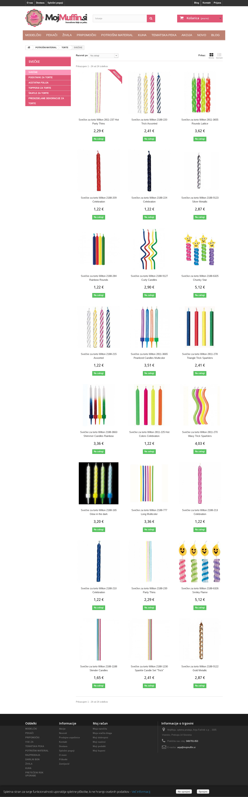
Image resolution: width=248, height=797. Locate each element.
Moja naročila (100, 729)
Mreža (211, 58)
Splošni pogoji (55, 3)
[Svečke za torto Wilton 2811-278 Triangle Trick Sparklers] (200, 327)
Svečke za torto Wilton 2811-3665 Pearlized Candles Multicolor (149, 356)
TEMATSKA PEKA (34, 746)
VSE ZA (29, 742)
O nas (30, 3)
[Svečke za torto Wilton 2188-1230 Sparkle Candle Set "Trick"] (149, 639)
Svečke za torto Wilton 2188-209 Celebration (99, 199)
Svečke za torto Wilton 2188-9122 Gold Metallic (199, 668)
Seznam (219, 58)
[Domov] (29, 48)
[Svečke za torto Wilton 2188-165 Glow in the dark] (99, 483)
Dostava (40, 3)
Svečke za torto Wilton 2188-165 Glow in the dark (99, 512)
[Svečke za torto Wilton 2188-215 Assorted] (99, 327)
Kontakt (207, 3)
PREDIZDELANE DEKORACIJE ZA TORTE (46, 101)
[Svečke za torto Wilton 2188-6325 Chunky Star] (200, 249)
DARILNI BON (32, 759)
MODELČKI (31, 729)
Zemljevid (64, 764)
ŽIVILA (28, 764)
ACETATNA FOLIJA (38, 82)
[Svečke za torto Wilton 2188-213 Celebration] (200, 483)
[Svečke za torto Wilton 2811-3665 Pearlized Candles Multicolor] (149, 327)
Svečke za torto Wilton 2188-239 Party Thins (149, 590)
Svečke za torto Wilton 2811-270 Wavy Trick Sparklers (200, 434)
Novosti (63, 733)
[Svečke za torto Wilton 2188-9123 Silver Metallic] (200, 171)
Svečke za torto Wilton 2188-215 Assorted (99, 356)
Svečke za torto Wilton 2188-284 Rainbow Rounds (99, 277)
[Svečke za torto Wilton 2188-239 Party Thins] (149, 561)
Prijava (217, 3)
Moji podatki (99, 746)
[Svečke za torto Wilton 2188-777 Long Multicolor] (149, 483)
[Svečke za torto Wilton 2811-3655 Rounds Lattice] (200, 93)
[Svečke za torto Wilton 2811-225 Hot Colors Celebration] (149, 405)
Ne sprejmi (184, 791)
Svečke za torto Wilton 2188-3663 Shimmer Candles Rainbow (98, 434)
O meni (63, 755)
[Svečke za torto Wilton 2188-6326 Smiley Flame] (200, 561)
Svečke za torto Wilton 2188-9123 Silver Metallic (199, 199)
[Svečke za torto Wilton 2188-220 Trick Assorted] (149, 93)
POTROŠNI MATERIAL (37, 750)
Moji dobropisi (100, 737)
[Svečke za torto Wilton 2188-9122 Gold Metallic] (200, 639)
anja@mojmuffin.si (186, 747)
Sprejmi (203, 791)
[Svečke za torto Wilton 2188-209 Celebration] (99, 171)
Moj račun (100, 723)
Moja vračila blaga (102, 733)
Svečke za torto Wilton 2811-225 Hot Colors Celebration (149, 434)
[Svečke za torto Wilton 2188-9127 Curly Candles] (149, 249)
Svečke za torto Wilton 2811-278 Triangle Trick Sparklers (200, 356)
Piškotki (63, 759)
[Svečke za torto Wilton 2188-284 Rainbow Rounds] (99, 249)
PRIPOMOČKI (32, 737)
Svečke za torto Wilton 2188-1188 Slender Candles (98, 668)
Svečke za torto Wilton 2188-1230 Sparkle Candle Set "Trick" (149, 668)
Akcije (62, 729)
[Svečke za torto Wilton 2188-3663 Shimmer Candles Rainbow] (99, 405)
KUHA (28, 768)
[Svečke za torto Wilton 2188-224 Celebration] (149, 171)
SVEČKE (33, 72)
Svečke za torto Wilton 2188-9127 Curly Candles (149, 277)
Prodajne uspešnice (69, 737)
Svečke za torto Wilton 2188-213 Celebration (200, 512)
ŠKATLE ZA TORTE (39, 93)
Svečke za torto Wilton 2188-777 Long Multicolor (149, 512)
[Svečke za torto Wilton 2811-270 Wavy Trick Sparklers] (200, 405)
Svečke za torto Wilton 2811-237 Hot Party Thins (99, 121)
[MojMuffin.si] (56, 18)
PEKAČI (29, 733)
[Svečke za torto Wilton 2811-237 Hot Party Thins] (99, 93)
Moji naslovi (99, 742)
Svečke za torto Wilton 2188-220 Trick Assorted (149, 121)
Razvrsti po (82, 55)
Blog (196, 3)
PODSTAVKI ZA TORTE (41, 77)
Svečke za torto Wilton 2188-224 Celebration (149, 199)
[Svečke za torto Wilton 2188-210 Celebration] (99, 561)
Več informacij (141, 791)
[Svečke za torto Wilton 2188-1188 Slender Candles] (99, 639)
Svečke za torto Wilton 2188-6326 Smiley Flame (199, 590)
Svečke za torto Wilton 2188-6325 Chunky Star (199, 277)
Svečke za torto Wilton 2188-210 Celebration (99, 590)
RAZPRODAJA (32, 755)
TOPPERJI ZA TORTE (40, 88)
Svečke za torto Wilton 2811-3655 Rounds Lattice (199, 121)
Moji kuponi (99, 750)
